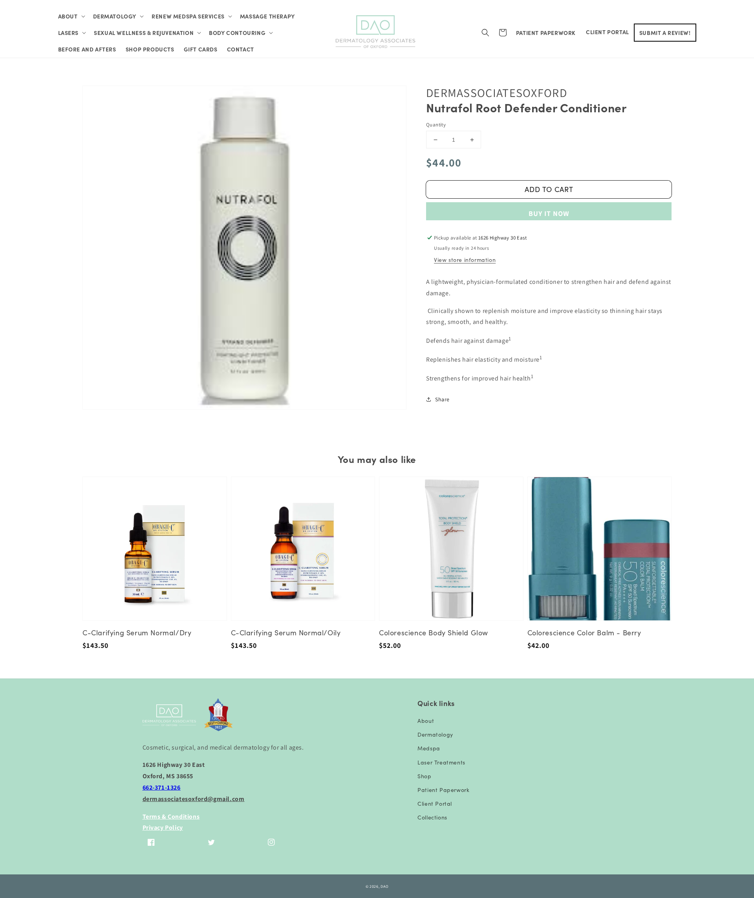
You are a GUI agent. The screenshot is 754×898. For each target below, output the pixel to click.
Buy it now (549, 213)
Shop (424, 776)
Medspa (428, 748)
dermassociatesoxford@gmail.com (194, 799)
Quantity (436, 124)
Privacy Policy (163, 827)
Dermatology (435, 734)
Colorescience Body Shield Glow (433, 632)
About (425, 720)
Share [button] (442, 399)
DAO (384, 886)
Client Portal (434, 803)
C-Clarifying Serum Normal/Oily (286, 632)
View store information (465, 259)
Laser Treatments (441, 762)
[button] (70, 16)
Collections (432, 817)
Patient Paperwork (443, 790)
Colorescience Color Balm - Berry (584, 632)
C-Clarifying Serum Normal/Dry (136, 632)
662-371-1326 (162, 787)
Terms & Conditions (171, 816)
